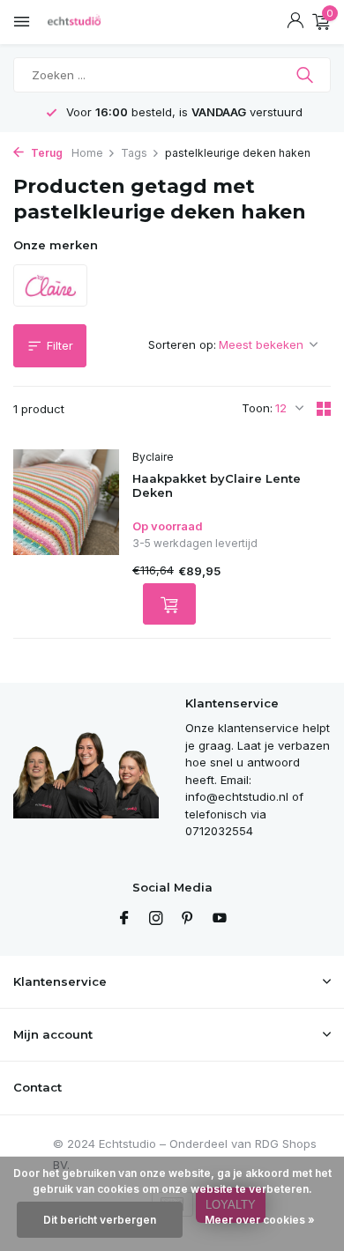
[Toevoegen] (169, 604)
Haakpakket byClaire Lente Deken (216, 485)
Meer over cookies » (260, 1219)
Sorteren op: (182, 344)
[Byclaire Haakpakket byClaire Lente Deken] (66, 537)
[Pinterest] (188, 918)
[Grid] (324, 409)
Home (87, 152)
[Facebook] (124, 918)
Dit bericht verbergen (99, 1219)
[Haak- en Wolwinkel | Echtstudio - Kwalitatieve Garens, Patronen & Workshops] (93, 22)
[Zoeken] (306, 75)
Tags (134, 152)
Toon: (257, 408)
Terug (45, 152)
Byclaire (153, 456)
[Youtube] (220, 918)
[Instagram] (156, 918)
